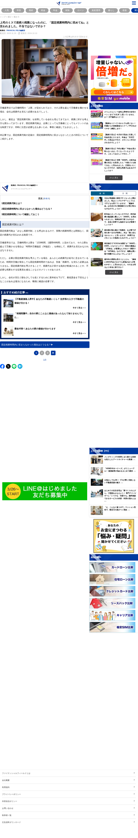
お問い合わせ (7, 808)
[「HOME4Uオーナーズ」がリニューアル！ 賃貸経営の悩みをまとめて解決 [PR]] (114, 474)
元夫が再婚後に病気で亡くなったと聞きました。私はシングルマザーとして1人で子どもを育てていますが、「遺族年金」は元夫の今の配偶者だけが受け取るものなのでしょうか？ (120, 203)
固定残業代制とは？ (11, 203)
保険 (67, 10)
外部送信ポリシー (9, 801)
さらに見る (113, 177)
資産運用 (96, 10)
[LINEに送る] (14, 366)
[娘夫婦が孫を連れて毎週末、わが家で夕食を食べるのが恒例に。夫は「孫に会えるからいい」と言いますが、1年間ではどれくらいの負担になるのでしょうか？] (97, 233)
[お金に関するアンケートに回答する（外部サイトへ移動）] (113, 536)
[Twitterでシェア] (8, 366)
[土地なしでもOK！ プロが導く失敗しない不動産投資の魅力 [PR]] (114, 485)
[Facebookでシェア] (2, 366)
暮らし (111, 10)
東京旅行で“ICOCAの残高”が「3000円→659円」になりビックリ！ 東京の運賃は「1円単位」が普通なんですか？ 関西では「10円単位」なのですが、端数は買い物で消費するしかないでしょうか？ (120, 249)
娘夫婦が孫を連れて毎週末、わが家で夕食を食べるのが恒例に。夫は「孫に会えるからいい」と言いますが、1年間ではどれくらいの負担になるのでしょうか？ (120, 234)
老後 (124, 10)
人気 (7, 10)
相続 (31, 10)
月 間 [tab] (124, 193)
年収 (19, 10)
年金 (55, 10)
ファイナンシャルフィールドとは (16, 773)
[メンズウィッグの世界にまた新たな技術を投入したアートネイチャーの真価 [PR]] (114, 463)
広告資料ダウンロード (11, 822)
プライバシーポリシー (11, 794)
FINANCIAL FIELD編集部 (15, 30)
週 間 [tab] (102, 193)
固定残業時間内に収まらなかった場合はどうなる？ (26, 209)
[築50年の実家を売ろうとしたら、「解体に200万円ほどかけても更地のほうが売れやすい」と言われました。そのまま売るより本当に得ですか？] (97, 262)
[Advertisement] (44, 162)
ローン (80, 10)
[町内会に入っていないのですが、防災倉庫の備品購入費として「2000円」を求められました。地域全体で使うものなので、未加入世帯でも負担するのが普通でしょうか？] (97, 217)
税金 (43, 10)
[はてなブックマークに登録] (20, 366)
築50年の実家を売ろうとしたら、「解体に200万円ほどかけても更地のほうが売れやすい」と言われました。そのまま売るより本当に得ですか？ (120, 263)
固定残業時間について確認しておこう (20, 214)
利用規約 (6, 787)
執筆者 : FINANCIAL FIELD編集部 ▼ (24, 185)
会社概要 (6, 780)
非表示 (46, 198)
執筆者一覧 (6, 815)
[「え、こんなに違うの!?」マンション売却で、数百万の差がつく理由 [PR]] (114, 514)
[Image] (44, 491)
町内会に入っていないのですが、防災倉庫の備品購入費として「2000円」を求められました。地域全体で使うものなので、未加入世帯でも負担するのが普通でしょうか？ (120, 219)
